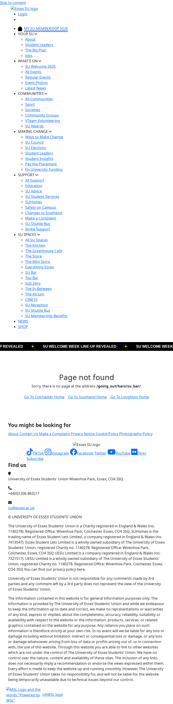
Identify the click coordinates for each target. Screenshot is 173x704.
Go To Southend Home (87, 396)
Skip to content (13, 2)
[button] (35, 453)
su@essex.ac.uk (21, 507)
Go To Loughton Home (129, 396)
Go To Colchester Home (44, 396)
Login (22, 14)
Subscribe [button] (35, 458)
